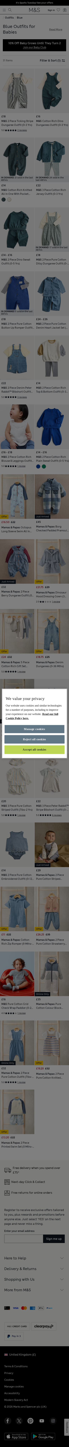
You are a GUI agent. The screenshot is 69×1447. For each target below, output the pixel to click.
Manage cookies (34, 728)
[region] (34, 723)
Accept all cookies (34, 749)
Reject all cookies (34, 739)
